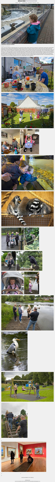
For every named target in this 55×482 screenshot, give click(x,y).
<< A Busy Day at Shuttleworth (24, 477)
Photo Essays (34, 2)
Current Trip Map (24, 2)
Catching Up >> (32, 477)
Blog (19, 2)
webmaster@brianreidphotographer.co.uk (34, 481)
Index (29, 477)
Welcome (17, 2)
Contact (38, 2)
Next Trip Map (30, 2)
